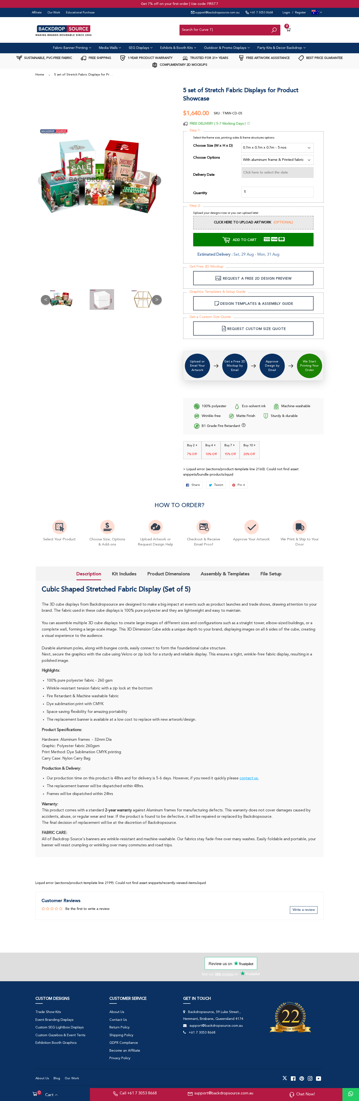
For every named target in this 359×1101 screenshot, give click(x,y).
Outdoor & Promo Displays (225, 48)
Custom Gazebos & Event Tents (60, 1035)
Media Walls (108, 48)
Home (39, 74)
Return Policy (119, 1027)
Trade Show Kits (48, 1012)
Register (300, 12)
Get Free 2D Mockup (206, 267)
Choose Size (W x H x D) (213, 146)
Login (286, 12)
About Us (116, 1012)
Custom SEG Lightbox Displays (59, 1027)
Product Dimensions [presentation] (168, 574)
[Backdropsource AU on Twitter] (284, 1078)
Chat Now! (305, 1094)
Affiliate (37, 12)
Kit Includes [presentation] (124, 574)
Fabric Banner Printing (71, 48)
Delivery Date (204, 175)
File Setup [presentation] (271, 574)
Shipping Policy (121, 1035)
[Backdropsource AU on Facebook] (293, 1078)
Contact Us (118, 1020)
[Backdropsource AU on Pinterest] (301, 1078)
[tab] (89, 574)
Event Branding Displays (54, 1020)
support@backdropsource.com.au (217, 12)
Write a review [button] (304, 910)
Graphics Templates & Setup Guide (218, 292)
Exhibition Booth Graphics (55, 1043)
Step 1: (195, 130)
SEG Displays (139, 48)
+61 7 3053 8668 (261, 12)
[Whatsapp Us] (351, 1094)
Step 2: (195, 206)
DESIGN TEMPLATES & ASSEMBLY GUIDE (256, 303)
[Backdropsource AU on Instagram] (310, 1078)
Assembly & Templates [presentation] (225, 574)
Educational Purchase (80, 12)
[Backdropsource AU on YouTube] (318, 1078)
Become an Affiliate (124, 1050)
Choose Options (206, 158)
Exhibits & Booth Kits (177, 48)
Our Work (53, 12)
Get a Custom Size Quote (210, 317)
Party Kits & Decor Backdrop (280, 48)
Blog (56, 1078)
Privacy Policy (119, 1058)
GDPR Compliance (123, 1043)
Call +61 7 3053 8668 (138, 1093)
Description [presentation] (88, 574)
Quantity (200, 193)
